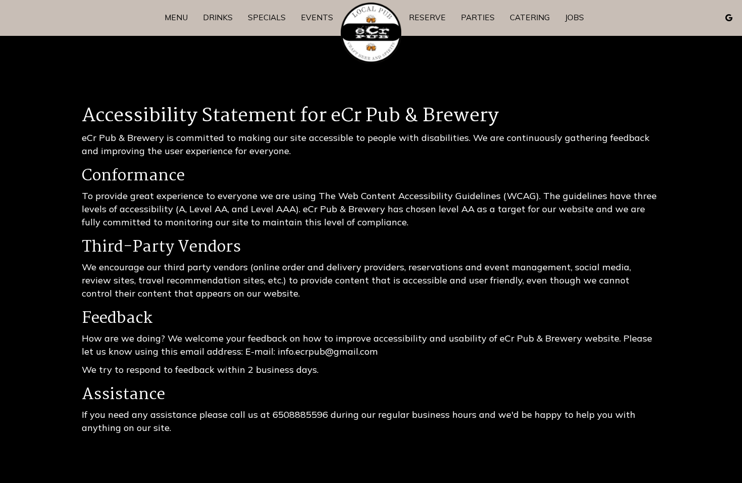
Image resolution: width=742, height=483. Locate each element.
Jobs (574, 17)
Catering (530, 17)
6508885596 (300, 414)
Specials (267, 17)
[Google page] (729, 18)
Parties (478, 17)
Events (317, 17)
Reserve (427, 17)
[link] (371, 33)
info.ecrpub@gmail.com (328, 351)
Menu (176, 17)
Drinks (218, 17)
